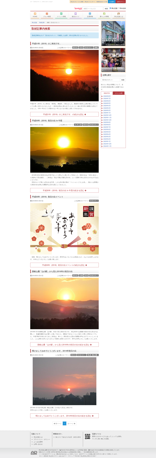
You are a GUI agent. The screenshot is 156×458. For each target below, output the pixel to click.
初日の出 (75, 47)
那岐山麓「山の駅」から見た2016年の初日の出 (52, 271)
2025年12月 (107, 115)
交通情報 (90, 16)
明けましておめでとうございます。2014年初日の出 (54, 350)
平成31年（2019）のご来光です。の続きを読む (63, 114)
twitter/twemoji (62, 454)
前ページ (58, 423)
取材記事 (41, 22)
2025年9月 (107, 122)
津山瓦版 (45, 8)
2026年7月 (107, 98)
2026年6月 (107, 101)
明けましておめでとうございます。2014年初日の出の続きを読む (64, 415)
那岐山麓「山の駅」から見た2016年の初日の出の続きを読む (63, 344)
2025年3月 (107, 136)
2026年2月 (107, 110)
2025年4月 (107, 134)
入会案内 (111, 1)
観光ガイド (75, 16)
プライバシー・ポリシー (42, 439)
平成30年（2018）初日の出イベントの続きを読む (63, 265)
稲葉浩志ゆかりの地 (102, 1)
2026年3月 (107, 108)
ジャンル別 (118, 93)
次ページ (71, 423)
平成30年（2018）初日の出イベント (47, 196)
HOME (35, 16)
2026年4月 (107, 105)
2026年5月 (107, 103)
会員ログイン (120, 1)
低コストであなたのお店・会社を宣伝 (68, 437)
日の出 (81, 47)
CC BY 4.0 (98, 454)
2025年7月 (107, 127)
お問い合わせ (38, 444)
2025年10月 (107, 120)
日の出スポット (89, 47)
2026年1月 (107, 113)
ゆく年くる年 (78, 124)
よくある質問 (38, 442)
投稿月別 (107, 93)
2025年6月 (107, 129)
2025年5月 (107, 132)
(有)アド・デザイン (67, 456)
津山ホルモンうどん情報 (76, 1)
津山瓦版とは (118, 16)
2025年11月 (107, 117)
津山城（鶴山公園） (93, 355)
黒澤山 (96, 47)
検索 (106, 8)
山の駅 (81, 275)
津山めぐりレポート (90, 1)
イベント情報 (61, 16)
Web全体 (122, 8)
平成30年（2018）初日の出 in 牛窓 (47, 120)
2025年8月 (107, 124)
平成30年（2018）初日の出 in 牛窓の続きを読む (64, 190)
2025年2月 (107, 139)
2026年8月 (107, 96)
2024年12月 (107, 144)
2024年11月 (107, 146)
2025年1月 (107, 141)
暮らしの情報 (104, 16)
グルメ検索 (47, 16)
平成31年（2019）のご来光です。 (46, 43)
